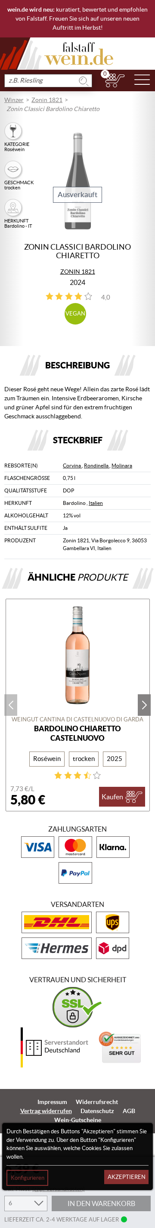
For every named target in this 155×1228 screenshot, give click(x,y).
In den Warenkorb (101, 1203)
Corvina (72, 465)
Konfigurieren (27, 1178)
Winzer (14, 99)
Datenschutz (97, 1110)
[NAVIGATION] (142, 80)
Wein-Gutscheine (77, 1120)
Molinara (122, 465)
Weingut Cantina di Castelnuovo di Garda (77, 719)
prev (10, 705)
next (144, 705)
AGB (129, 1110)
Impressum (52, 1101)
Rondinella (96, 465)
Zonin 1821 (46, 99)
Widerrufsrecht (97, 1101)
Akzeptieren (127, 1177)
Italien (96, 503)
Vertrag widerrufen (46, 1110)
